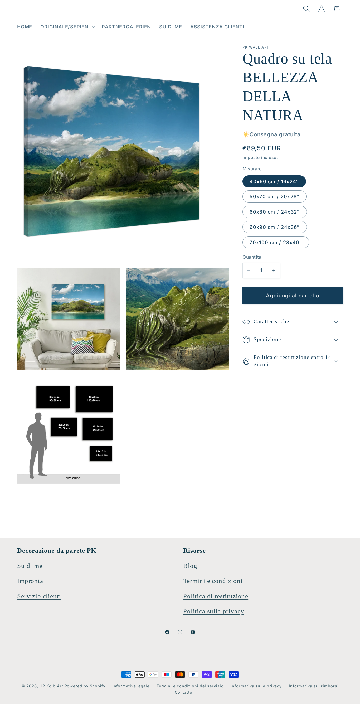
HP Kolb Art (51, 686)
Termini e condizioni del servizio (190, 686)
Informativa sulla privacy (256, 686)
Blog (190, 565)
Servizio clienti (39, 596)
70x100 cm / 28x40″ (276, 242)
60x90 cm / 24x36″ (274, 227)
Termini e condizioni (213, 580)
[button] (67, 27)
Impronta (30, 580)
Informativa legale (131, 686)
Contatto (183, 692)
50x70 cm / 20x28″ (274, 197)
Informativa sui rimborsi (314, 686)
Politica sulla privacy (213, 611)
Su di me (29, 565)
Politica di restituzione (215, 596)
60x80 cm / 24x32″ (274, 212)
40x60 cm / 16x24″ (274, 181)
